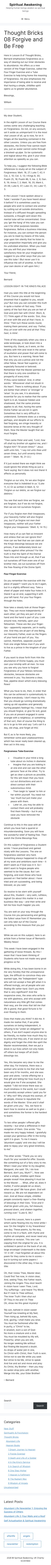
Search (7, 1400)
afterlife (11, 1536)
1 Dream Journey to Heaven (21, 1449)
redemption (32, 1544)
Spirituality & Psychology (16, 1432)
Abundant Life (13, 1441)
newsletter (12, 1544)
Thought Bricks (11, 1437)
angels (26, 1536)
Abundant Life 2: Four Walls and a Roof (24, 1516)
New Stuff (9, 1428)
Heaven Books (13, 1445)
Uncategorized (11, 1487)
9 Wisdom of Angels (18, 1483)
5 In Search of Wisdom (19, 1466)
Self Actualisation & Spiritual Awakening (25, 1520)
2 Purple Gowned (16, 1453)
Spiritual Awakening (25, 5)
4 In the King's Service (19, 1462)
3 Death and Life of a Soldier (22, 1458)
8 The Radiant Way (17, 1479)
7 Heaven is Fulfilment (19, 1474)
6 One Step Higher (17, 1470)
